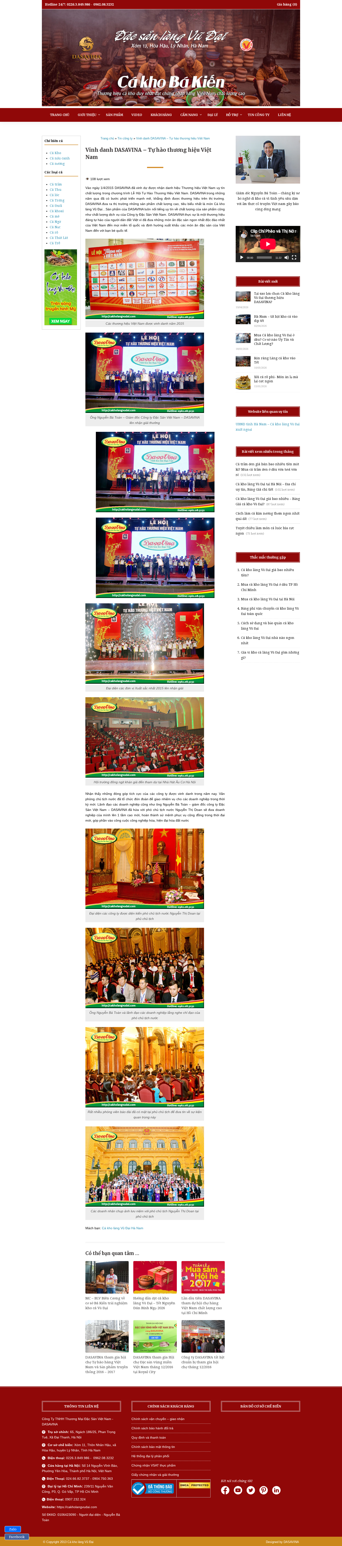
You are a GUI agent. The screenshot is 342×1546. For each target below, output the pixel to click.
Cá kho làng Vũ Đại (80, 1542)
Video (136, 115)
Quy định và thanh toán (148, 1437)
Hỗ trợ (232, 115)
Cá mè (55, 216)
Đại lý (213, 115)
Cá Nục (55, 227)
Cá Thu (55, 190)
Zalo (13, 1529)
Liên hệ (284, 115)
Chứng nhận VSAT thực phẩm (153, 1465)
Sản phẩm (114, 115)
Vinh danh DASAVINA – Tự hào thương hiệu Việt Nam (173, 138)
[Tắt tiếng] (286, 257)
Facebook (17, 1537)
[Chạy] (241, 257)
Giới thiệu (87, 115)
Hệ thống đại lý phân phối (150, 1456)
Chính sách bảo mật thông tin (153, 1447)
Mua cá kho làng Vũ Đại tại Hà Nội (268, 599)
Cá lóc (54, 195)
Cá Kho (55, 153)
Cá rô (54, 232)
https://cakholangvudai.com (77, 1507)
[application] (268, 244)
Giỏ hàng (284, 4)
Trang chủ (59, 115)
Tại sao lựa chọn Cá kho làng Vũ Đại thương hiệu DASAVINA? (277, 298)
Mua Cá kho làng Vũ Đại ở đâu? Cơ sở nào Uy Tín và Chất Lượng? (274, 339)
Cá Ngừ (55, 222)
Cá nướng (57, 163)
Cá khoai (57, 211)
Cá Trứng (57, 200)
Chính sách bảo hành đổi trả (152, 1428)
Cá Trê (55, 243)
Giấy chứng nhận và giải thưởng (155, 1475)
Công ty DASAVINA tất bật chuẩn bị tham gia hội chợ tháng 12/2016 (203, 1362)
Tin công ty (258, 115)
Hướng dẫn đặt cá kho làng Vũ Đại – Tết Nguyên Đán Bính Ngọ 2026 (154, 1303)
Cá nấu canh (60, 158)
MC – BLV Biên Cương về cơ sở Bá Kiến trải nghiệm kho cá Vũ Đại (106, 1303)
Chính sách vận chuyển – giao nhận (157, 1419)
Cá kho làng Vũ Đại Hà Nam (122, 1228)
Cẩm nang (189, 115)
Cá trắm (56, 184)
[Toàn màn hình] (294, 257)
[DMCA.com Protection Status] (194, 1487)
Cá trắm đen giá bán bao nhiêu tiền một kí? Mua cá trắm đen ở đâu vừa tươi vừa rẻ (267, 469)
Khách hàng (161, 115)
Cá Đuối (56, 206)
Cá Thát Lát (59, 238)
